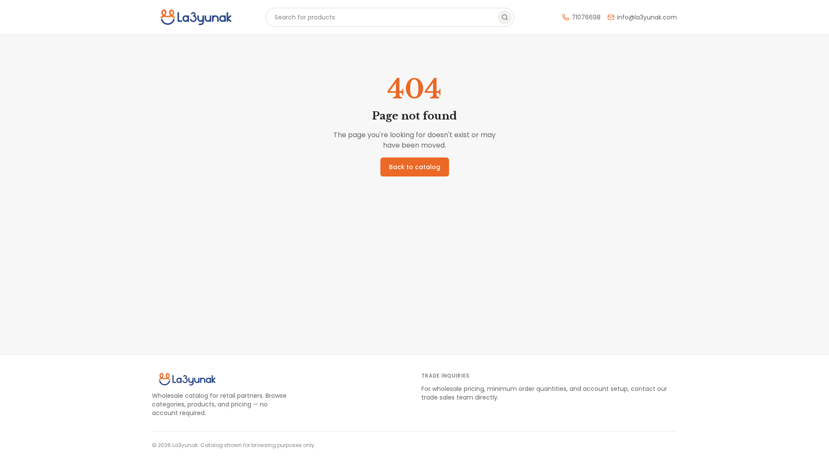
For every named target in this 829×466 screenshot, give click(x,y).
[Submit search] (505, 17)
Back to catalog (414, 167)
